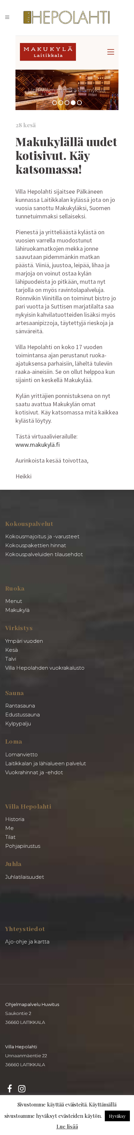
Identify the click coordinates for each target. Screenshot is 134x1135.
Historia (14, 819)
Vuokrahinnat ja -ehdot (34, 772)
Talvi (10, 659)
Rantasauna (20, 705)
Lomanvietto (21, 754)
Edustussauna (22, 714)
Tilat (10, 837)
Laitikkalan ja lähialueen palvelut (45, 763)
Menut (13, 601)
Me (9, 828)
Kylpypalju (18, 723)
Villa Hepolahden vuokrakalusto (45, 667)
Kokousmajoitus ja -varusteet (42, 536)
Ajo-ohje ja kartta (27, 941)
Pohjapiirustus (22, 846)
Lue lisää (67, 1126)
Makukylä (17, 610)
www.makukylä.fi (37, 444)
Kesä (11, 650)
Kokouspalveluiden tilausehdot (44, 554)
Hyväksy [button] (117, 1116)
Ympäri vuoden (24, 641)
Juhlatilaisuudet (24, 877)
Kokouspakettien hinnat (35, 545)
